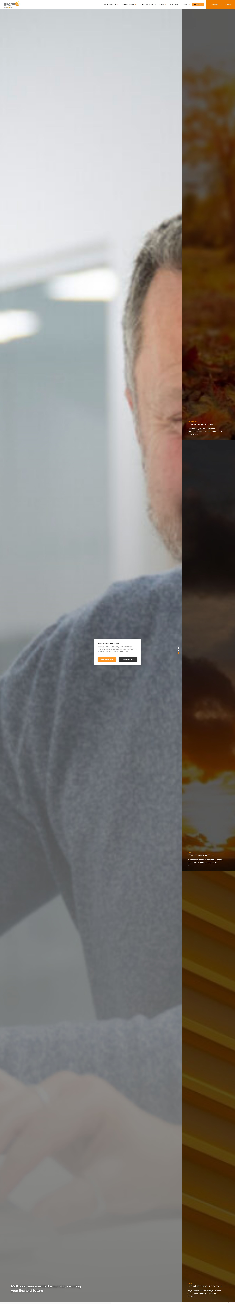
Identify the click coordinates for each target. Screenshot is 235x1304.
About (162, 4)
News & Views (174, 4)
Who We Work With (128, 4)
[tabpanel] (91, 655)
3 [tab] (178, 653)
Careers (185, 4)
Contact (197, 4)
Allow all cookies (107, 659)
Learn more (101, 654)
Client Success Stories (148, 4)
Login (229, 4)
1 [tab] (178, 648)
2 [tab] (178, 650)
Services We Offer (110, 4)
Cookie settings (128, 659)
